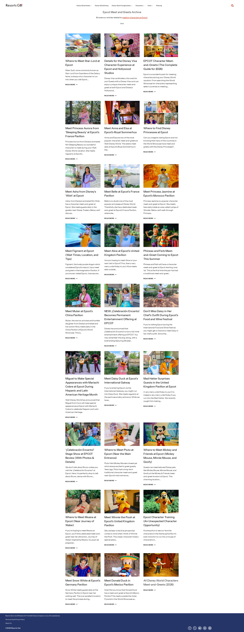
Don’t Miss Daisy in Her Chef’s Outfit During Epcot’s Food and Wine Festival (160, 315)
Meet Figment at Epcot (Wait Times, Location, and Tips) (81, 255)
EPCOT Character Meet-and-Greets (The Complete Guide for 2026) (160, 65)
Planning (159, 5)
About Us (8, 623)
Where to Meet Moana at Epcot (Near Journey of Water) (80, 521)
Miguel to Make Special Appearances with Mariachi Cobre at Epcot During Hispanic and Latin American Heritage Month (82, 386)
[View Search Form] (231, 5)
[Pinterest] (204, 628)
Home (122, 23)
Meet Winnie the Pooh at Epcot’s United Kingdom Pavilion (119, 521)
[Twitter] (194, 628)
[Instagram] (209, 628)
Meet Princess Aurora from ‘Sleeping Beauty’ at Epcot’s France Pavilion (82, 132)
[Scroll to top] (239, 624)
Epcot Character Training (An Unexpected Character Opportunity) (160, 521)
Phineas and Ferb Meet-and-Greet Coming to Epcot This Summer (160, 255)
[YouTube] (199, 628)
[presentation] (83, 45)
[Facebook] (189, 628)
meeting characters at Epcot (134, 17)
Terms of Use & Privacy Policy (15, 619)
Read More (71, 85)
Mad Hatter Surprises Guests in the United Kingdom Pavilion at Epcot (159, 382)
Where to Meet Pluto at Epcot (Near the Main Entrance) (119, 453)
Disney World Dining (101, 5)
